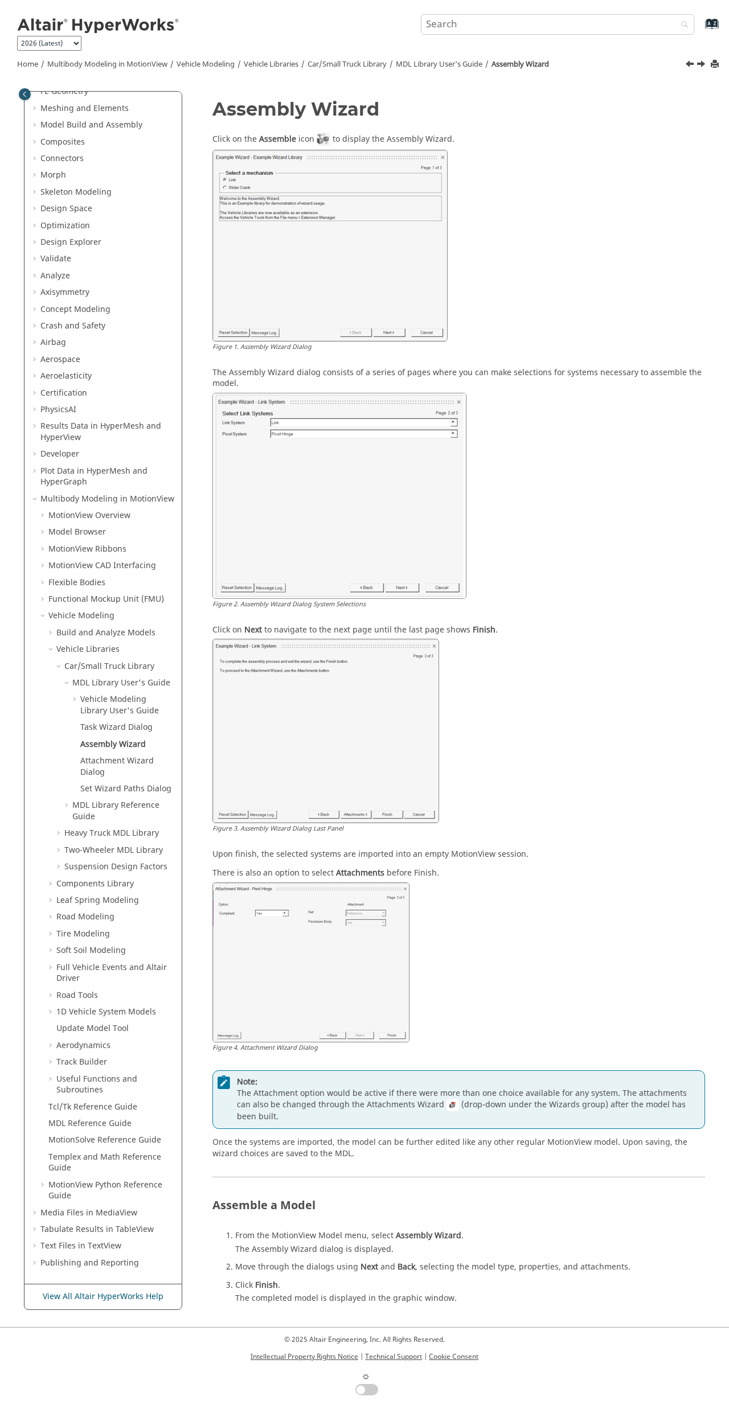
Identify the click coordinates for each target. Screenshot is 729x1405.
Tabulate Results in (97, 1229)
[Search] (682, 25)
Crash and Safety (72, 326)
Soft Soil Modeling (91, 950)
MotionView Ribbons (87, 549)
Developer (59, 454)
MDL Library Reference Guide (115, 811)
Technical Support (393, 1356)
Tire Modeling (83, 934)
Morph (53, 175)
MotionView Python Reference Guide (105, 1190)
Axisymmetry (64, 292)
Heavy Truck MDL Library (111, 833)
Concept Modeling (75, 309)
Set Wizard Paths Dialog (125, 789)
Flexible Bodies (76, 583)
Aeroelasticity (66, 376)
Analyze (55, 276)
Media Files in (88, 1213)
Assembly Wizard (520, 64)
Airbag (53, 342)
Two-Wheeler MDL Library (113, 850)
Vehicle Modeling (206, 64)
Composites (62, 142)
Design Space (66, 209)
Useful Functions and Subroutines (96, 1084)
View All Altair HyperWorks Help (103, 1297)
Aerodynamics (83, 1045)
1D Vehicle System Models (106, 1012)
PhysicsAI (58, 410)
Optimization (65, 226)
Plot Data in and (94, 476)
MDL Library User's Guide (439, 64)
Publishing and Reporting (89, 1263)
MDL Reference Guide (90, 1123)
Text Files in (80, 1246)
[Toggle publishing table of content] (25, 94)
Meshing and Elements (84, 108)
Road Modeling (85, 917)
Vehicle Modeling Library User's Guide (119, 705)
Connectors (62, 159)
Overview (89, 515)
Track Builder (81, 1062)
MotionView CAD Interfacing (102, 566)
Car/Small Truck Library (347, 64)
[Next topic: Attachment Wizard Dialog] (702, 65)
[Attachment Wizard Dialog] (702, 65)
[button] (35, 91)
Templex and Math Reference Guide (104, 1162)
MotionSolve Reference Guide (104, 1140)
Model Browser (77, 532)
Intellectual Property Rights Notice (304, 1356)
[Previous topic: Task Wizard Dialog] (690, 65)
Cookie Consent (453, 1356)
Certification (63, 393)
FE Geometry (64, 91)
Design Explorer (70, 242)
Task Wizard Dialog (116, 727)
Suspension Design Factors (115, 867)
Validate (55, 259)
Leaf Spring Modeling (97, 900)
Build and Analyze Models (105, 633)
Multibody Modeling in (107, 64)
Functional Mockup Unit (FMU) (106, 599)
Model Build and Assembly (91, 125)
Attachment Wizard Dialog (117, 766)
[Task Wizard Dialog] (690, 65)
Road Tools (77, 995)
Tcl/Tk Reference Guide (92, 1107)
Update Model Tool (92, 1028)
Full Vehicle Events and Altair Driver (111, 973)
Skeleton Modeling (76, 192)
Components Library (95, 884)
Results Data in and (100, 431)
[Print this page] (715, 64)
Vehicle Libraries (271, 64)
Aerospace (60, 359)
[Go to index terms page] (699, 29)
